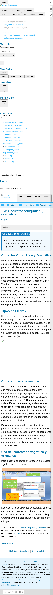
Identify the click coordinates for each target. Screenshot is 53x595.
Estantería (27, 205)
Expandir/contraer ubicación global (50, 204)
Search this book (7, 47)
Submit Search (8, 55)
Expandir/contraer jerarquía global (4, 205)
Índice (7, 227)
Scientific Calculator (13, 140)
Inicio (12, 205)
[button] (9, 159)
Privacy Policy (6, 580)
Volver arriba (6, 543)
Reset (4, 73)
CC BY (17, 533)
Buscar (5, 592)
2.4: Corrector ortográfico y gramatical (30, 528)
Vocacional (44, 205)
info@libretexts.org (11, 585)
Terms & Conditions (21, 580)
